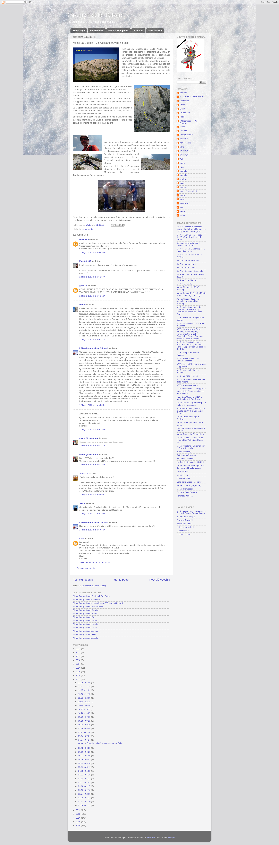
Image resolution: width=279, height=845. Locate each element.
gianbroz (183, 179)
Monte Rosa (182, 475)
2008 (78, 825)
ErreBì (182, 109)
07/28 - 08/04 (84, 728)
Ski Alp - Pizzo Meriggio (187, 280)
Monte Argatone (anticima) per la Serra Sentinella (191, 447)
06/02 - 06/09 (84, 756)
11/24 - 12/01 (84, 702)
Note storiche (96, 30)
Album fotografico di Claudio (86, 610)
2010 (78, 818)
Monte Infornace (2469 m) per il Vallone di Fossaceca (191, 404)
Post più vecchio (159, 579)
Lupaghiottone (186, 135)
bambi (182, 163)
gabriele (83, 286)
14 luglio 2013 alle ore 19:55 (92, 513)
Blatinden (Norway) (185, 459)
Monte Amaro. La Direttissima (190, 434)
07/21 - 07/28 (84, 732)
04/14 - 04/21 (84, 779)
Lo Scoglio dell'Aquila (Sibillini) (190, 462)
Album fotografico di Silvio (84, 634)
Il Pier (182, 127)
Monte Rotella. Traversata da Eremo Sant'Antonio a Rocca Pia (190, 440)
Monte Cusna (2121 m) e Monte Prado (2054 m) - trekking (191, 294)
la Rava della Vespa (186, 517)
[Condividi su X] (117, 225)
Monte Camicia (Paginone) (189, 485)
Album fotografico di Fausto (85, 624)
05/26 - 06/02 (84, 759)
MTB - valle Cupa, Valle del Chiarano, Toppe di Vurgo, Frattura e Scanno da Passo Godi (189, 310)
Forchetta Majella (185, 496)
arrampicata (87, 229)
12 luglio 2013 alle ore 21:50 (92, 296)
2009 (78, 822)
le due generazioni (185, 527)
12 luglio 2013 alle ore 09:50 (92, 252)
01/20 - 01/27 (84, 798)
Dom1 (182, 105)
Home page (79, 30)
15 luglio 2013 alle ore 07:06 (92, 530)
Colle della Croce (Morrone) (189, 482)
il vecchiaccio (183, 531)
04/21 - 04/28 (84, 775)
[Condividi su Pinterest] (123, 225)
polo (181, 207)
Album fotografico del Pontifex (86, 600)
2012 (78, 810)
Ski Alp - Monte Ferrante (188, 260)
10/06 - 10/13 (84, 717)
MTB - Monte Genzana (187, 385)
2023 (78, 652)
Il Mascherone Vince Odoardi (93, 348)
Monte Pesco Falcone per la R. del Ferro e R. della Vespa (191, 467)
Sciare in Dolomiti (185, 520)
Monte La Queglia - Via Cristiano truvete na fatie (100, 743)
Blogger (171, 838)
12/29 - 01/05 (84, 683)
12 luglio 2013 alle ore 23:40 (92, 429)
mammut (183, 187)
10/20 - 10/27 (84, 713)
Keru (81, 538)
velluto (182, 215)
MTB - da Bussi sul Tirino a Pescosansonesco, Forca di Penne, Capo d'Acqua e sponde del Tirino (191, 345)
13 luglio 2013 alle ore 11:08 (92, 446)
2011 (78, 814)
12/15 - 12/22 (84, 690)
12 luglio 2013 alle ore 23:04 (92, 405)
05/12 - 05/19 (84, 767)
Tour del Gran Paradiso (187, 492)
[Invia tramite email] (112, 225)
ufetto (182, 211)
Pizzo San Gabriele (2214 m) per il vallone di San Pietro (190, 398)
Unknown (84, 239)
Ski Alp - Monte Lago (186, 264)
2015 (78, 672)
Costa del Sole (183, 478)
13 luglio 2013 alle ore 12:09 (92, 465)
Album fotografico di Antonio (85, 631)
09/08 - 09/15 (84, 725)
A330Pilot (151, 838)
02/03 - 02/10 (84, 790)
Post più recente (83, 579)
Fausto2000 (85, 261)
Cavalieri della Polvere (96, 14)
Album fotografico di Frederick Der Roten (91, 596)
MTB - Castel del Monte (187, 376)
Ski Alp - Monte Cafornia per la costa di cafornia (191, 250)
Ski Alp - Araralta (184, 284)
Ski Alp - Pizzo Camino (187, 267)
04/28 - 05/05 (84, 771)
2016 (78, 668)
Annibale (83, 473)
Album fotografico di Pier (84, 617)
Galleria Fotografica (118, 30)
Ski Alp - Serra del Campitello (190, 271)
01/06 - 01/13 (84, 805)
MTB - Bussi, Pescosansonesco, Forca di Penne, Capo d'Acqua (191, 512)
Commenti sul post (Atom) (94, 586)
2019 (78, 656)
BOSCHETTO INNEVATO (191, 97)
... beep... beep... (184, 534)
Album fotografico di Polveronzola (88, 607)
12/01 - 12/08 (84, 698)
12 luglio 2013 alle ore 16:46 (92, 277)
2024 (78, 649)
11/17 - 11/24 (84, 705)
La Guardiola (182, 471)
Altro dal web (155, 30)
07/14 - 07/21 (84, 736)
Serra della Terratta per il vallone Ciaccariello (188, 244)
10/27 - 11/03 (84, 709)
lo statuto (138, 30)
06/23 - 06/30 (84, 748)
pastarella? (184, 203)
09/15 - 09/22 (84, 721)
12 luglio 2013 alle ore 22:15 (92, 339)
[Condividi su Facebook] (120, 225)
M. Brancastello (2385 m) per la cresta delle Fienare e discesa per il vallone (191, 391)
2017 (78, 664)
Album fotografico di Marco (85, 620)
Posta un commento (85, 568)
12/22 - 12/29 (84, 686)
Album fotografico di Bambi (85, 614)
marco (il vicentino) (89, 438)
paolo (182, 199)
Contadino (184, 101)
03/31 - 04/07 (84, 782)
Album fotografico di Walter (85, 627)
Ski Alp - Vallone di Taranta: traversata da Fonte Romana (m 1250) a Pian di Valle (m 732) (191, 229)
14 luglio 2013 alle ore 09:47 (92, 495)
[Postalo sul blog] (114, 225)
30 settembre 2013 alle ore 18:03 (94, 562)
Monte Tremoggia (185, 489)
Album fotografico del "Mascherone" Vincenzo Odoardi (98, 603)
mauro (182, 195)
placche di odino (184, 524)
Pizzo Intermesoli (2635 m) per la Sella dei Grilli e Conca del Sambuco (191, 410)
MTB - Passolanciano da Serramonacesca (188, 359)
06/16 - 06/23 (84, 752)
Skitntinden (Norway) (186, 455)
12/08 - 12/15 (84, 694)
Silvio (82, 503)
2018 (78, 660)
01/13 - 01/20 (84, 802)
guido (182, 183)
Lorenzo (183, 131)
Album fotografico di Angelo (85, 638)
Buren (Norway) (184, 452)
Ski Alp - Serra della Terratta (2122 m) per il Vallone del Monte (189, 237)
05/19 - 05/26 (84, 763)
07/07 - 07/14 (84, 740)
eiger (181, 167)
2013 (78, 679)
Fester (182, 117)
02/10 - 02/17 (84, 786)
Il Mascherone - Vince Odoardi (189, 122)
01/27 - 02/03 (84, 794)
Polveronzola (185, 143)
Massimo (183, 139)
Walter (82, 304)
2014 (78, 675)
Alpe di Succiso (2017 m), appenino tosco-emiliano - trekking (188, 301)
